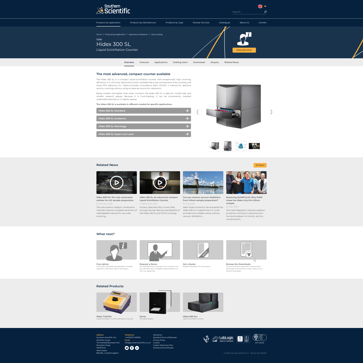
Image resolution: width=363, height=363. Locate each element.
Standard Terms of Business (165, 337)
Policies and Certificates (163, 348)
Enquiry (215, 62)
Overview (129, 62)
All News (260, 165)
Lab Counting (156, 34)
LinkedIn (137, 348)
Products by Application (108, 22)
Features (144, 62)
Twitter (127, 348)
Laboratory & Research (138, 34)
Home (99, 34)
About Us (244, 22)
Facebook (132, 348)
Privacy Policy (159, 340)
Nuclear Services (201, 22)
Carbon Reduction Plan (163, 345)
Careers (156, 343)
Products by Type (174, 22)
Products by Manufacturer (143, 22)
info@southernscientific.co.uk (137, 343)
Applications (161, 62)
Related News (231, 62)
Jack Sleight (262, 353)
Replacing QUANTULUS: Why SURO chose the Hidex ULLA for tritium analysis (244, 200)
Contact (263, 22)
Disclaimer (157, 335)
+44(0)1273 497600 (133, 337)
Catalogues (224, 22)
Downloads (199, 62)
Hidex (99, 39)
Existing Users (180, 62)
